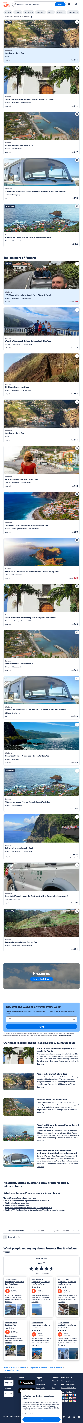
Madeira (23, 1368)
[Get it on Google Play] (26, 1382)
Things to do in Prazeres (38, 1368)
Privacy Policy (40, 1388)
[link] (41, 41)
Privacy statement (65, 1036)
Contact (39, 1381)
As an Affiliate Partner (68, 1388)
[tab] (15, 1230)
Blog (53, 1388)
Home (5, 1368)
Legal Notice (40, 1384)
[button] (41, 41)
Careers (54, 1384)
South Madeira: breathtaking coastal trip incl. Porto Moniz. (27, 1201)
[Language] (69, 4)
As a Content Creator (68, 1384)
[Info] (31, 17)
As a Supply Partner (67, 1381)
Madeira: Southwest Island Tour (17, 1203)
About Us (55, 1381)
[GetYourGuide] (6, 4)
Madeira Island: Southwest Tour (17, 1205)
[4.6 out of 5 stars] (41, 1268)
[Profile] (76, 4)
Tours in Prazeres (56, 1368)
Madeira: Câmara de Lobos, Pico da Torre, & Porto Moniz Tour (28, 1208)
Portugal (14, 1368)
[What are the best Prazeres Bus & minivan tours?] (77, 1193)
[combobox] (33, 4)
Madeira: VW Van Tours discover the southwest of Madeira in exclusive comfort (35, 1210)
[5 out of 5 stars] (15, 1287)
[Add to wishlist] (77, 22)
